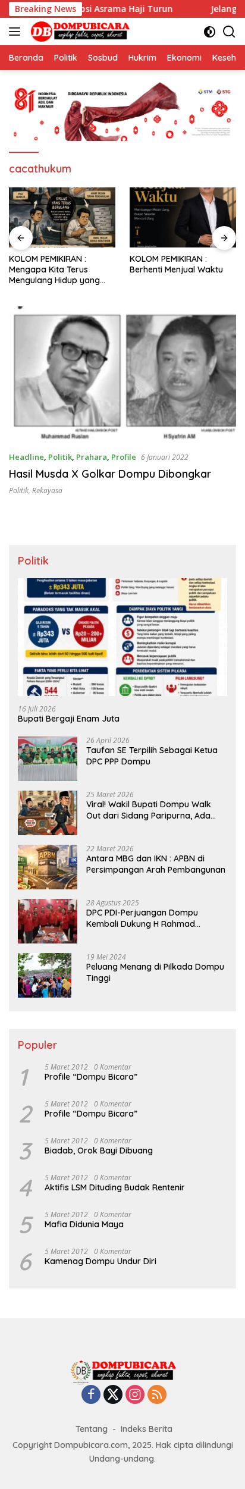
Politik (60, 457)
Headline (26, 457)
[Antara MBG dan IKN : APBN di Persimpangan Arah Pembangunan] (47, 867)
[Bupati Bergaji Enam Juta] (122, 637)
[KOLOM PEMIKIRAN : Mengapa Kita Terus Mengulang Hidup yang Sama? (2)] (62, 217)
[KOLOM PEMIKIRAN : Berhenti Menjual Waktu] (183, 217)
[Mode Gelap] (209, 32)
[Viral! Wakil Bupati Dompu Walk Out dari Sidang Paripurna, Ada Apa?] (47, 813)
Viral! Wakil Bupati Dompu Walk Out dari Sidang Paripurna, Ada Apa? (148, 809)
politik (19, 490)
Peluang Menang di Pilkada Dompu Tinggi (155, 972)
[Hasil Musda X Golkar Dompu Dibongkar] (122, 373)
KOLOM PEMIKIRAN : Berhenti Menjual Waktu (176, 264)
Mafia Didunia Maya (84, 1224)
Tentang (92, 1429)
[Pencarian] (229, 32)
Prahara (91, 457)
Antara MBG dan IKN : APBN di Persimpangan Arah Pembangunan (155, 863)
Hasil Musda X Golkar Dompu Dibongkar (110, 474)
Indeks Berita (146, 1429)
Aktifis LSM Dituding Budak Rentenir (115, 1187)
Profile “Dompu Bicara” (91, 1076)
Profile (123, 457)
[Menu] (17, 31)
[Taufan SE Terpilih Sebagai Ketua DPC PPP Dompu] (47, 758)
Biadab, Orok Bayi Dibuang (99, 1150)
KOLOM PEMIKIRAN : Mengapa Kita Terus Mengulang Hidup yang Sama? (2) (54, 269)
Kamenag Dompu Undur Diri (100, 1261)
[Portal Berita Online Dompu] (79, 31)
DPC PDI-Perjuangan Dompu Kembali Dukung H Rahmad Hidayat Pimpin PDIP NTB (142, 918)
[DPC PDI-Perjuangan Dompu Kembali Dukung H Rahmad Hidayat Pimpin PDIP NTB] (47, 921)
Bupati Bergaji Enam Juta (69, 718)
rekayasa (47, 490)
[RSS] (157, 1395)
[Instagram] (135, 1395)
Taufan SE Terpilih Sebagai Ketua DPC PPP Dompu (152, 755)
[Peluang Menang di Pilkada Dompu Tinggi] (44, 975)
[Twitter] (112, 1395)
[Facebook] (90, 1395)
